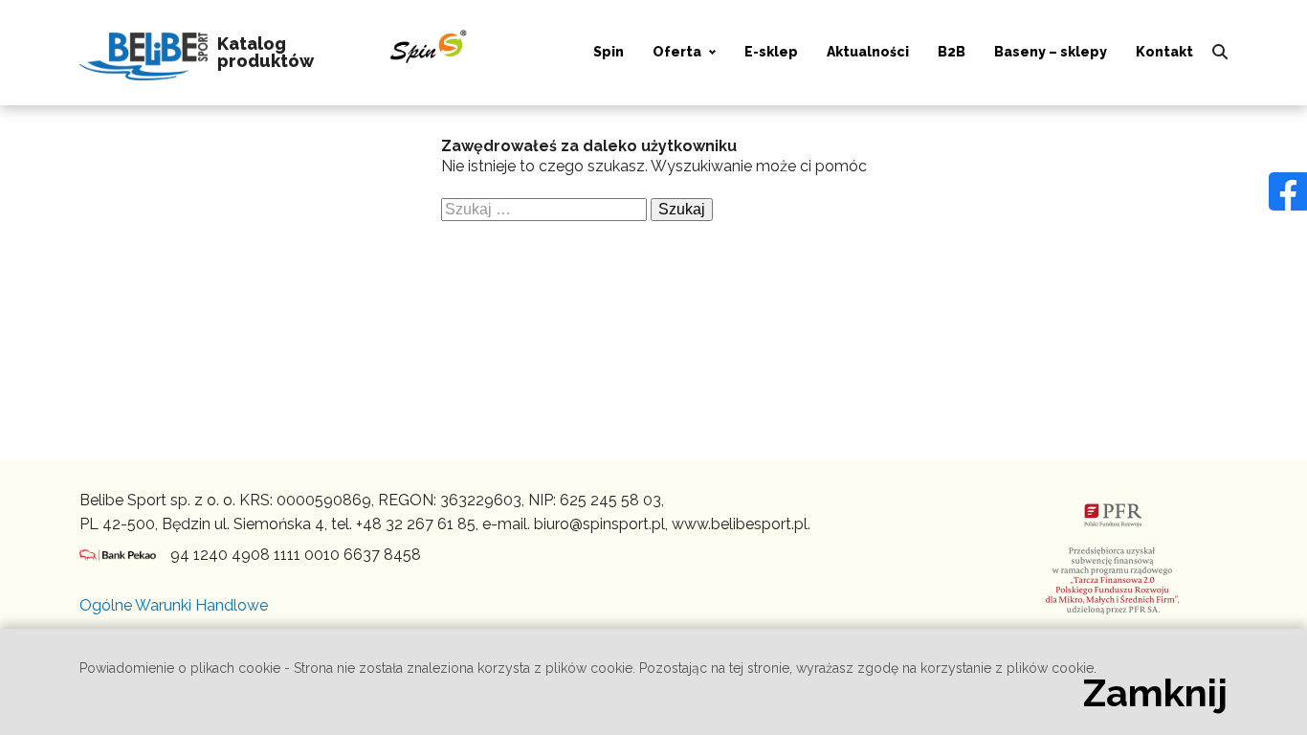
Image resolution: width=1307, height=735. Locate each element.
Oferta (677, 51)
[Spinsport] (143, 52)
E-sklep (771, 51)
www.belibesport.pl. (741, 524)
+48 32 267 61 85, (417, 524)
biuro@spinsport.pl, (601, 524)
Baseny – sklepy (1050, 51)
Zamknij (1155, 692)
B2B (951, 51)
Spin (608, 51)
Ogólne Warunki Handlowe (173, 605)
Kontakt (1164, 51)
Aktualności (868, 51)
